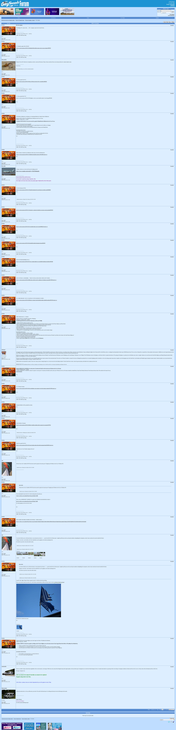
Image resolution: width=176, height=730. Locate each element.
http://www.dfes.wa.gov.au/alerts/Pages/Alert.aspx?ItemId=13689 (27, 501)
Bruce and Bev (4, 59)
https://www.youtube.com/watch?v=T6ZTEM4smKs (27, 171)
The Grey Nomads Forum (20, 20)
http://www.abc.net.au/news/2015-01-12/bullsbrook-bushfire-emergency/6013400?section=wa (31, 154)
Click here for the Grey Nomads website (8, 20)
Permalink (172, 25)
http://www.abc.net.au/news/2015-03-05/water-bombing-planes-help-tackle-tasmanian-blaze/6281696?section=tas (34, 445)
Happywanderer (4, 688)
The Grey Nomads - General (30, 20)
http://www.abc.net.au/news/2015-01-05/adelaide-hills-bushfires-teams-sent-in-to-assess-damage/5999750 (33, 48)
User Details (123, 17)
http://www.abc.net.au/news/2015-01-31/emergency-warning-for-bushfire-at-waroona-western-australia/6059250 (34, 210)
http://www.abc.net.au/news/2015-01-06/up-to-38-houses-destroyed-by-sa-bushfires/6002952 (31, 81)
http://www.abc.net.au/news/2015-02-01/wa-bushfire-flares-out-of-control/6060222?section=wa (32, 226)
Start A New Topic (167, 22)
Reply (173, 22)
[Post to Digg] (171, 721)
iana (2, 460)
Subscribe (172, 718)
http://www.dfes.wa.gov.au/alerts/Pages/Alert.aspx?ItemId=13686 (27, 495)
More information (19, 371)
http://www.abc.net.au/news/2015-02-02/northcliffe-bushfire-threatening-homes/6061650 (30, 243)
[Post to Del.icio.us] (173, 721)
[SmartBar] (7, 11)
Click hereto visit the (170, 3)
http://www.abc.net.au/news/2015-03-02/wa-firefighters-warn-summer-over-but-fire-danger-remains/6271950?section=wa (36, 388)
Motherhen (3, 349)
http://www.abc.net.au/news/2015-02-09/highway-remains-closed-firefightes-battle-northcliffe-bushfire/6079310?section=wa (36, 300)
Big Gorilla (3, 166)
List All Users (53, 17)
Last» (158, 709)
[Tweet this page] (169, 721)
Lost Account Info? (171, 15)
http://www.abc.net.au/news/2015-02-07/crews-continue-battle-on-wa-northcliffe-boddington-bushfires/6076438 (34, 261)
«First (149, 709)
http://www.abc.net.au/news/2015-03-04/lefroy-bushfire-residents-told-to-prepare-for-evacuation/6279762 (33, 425)
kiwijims (3, 24)
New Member (172, 14)
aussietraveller (4, 666)
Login (173, 11)
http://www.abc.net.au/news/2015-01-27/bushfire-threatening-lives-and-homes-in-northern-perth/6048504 (33, 189)
